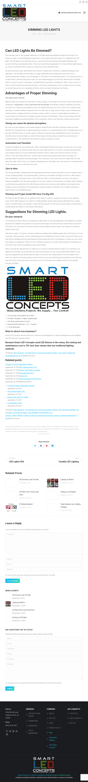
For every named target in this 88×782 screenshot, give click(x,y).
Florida (49, 426)
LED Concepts (23, 429)
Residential (41, 416)
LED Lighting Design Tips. (28, 367)
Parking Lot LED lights (68, 492)
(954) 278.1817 (11, 725)
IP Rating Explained (26, 504)
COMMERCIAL (33, 721)
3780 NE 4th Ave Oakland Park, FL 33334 (12, 715)
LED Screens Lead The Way (29, 479)
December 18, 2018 (17, 356)
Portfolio (26, 416)
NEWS (20, 416)
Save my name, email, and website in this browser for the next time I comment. (31, 575)
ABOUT (51, 713)
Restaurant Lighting (52, 416)
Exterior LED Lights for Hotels (29, 370)
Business (21, 353)
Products (33, 416)
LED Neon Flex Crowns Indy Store (29, 493)
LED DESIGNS (33, 413)
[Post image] (11, 483)
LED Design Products (20, 413)
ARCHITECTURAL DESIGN (34, 715)
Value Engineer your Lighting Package (70, 505)
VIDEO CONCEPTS (76, 718)
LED (74, 426)
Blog (15, 353)
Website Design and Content (27, 775)
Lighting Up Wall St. (67, 479)
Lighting (14, 416)
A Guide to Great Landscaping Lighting (18, 364)
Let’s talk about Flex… (26, 373)
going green (62, 353)
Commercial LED (30, 353)
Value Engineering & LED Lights (30, 379)
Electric (55, 353)
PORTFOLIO (74, 713)
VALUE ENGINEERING (33, 732)
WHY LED (52, 718)
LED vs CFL (23, 376)
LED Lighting (64, 429)
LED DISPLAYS (44, 413)
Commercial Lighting (44, 353)
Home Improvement (66, 426)
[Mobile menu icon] (84, 12)
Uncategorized (65, 416)
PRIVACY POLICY (55, 728)
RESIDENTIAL (33, 726)
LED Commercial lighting (66, 410)
